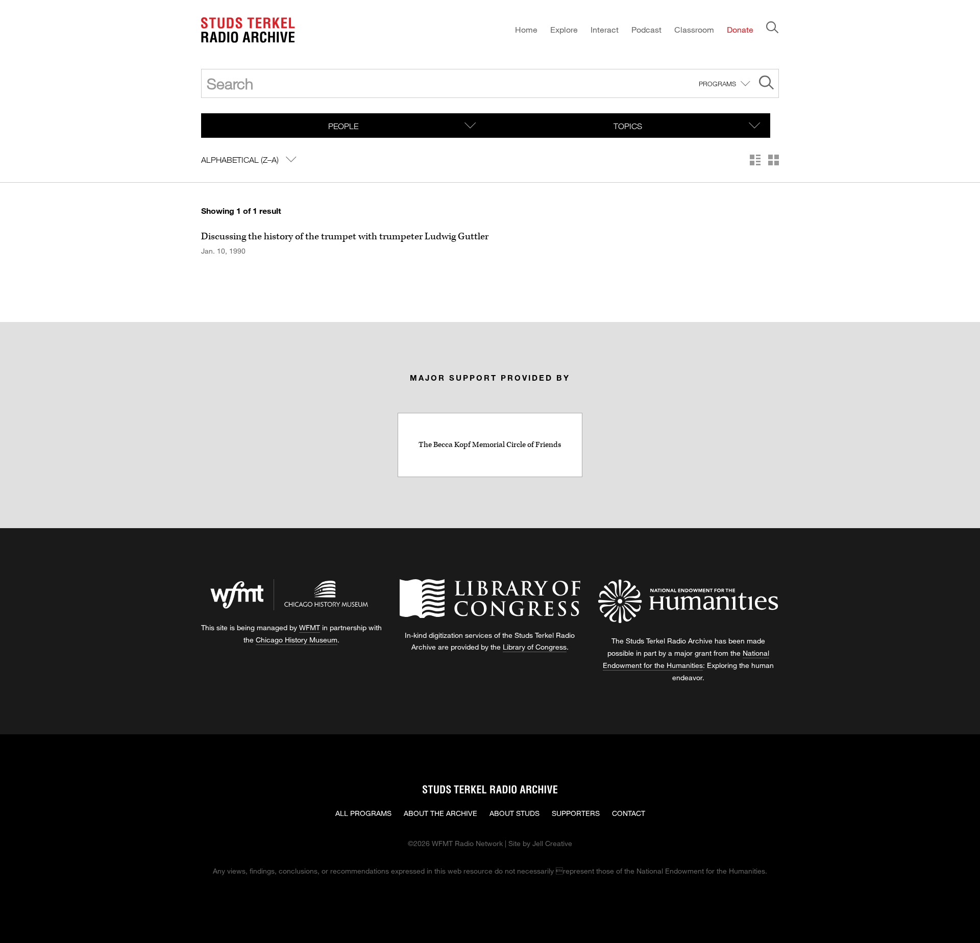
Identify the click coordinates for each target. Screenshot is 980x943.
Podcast (646, 29)
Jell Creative (552, 843)
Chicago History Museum (296, 639)
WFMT (309, 627)
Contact (628, 813)
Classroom (694, 29)
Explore (564, 29)
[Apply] (766, 84)
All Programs (363, 813)
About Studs (514, 813)
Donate (740, 29)
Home (526, 29)
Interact (605, 29)
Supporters (576, 813)
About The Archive (440, 813)
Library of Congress (535, 646)
